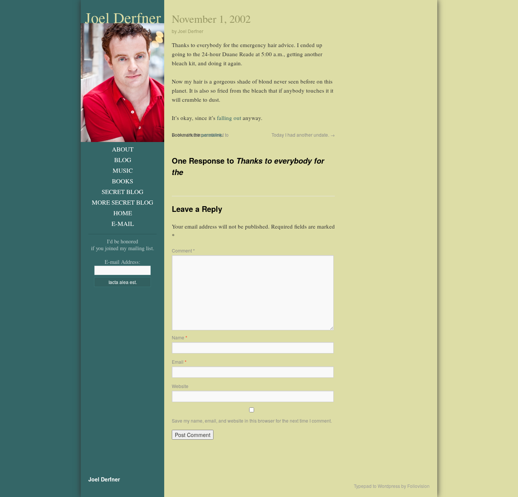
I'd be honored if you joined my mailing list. (122, 245)
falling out (229, 117)
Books (122, 181)
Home (122, 212)
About (122, 149)
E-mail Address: (122, 261)
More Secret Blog (122, 202)
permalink (211, 134)
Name (179, 337)
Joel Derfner (123, 17)
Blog (122, 159)
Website (180, 386)
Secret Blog (122, 191)
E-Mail (122, 223)
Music (123, 170)
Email (179, 361)
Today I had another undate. (303, 134)
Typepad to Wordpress (377, 486)
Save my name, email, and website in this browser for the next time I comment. (252, 420)
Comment (183, 250)
